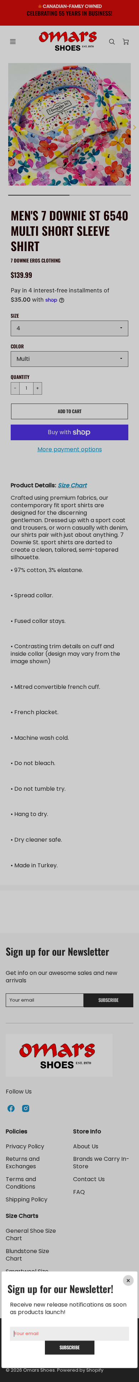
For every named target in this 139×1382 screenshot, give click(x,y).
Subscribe (70, 1347)
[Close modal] (128, 1280)
